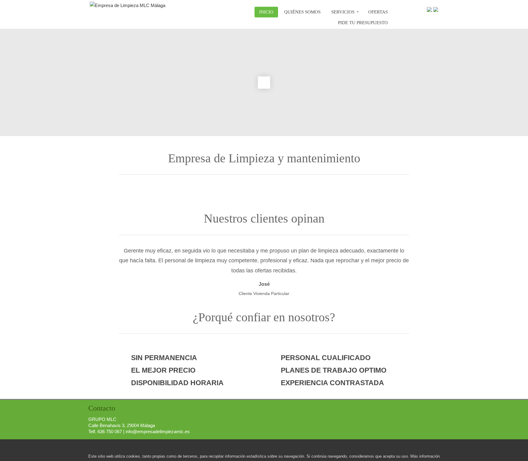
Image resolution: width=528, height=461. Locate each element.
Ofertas (378, 11)
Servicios (342, 11)
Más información (425, 456)
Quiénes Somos (302, 11)
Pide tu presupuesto (363, 22)
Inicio (266, 11)
